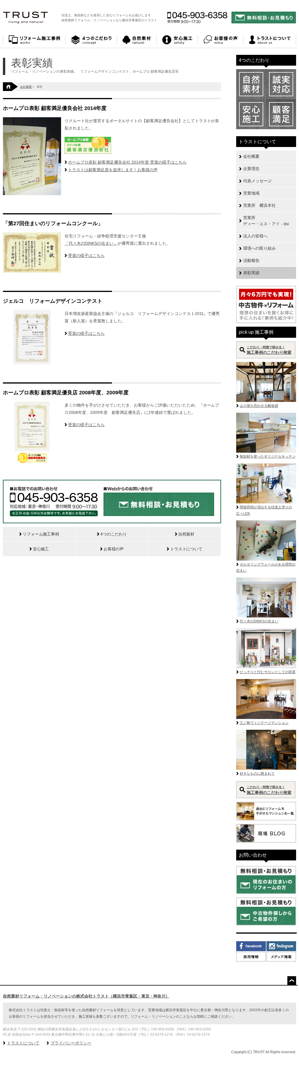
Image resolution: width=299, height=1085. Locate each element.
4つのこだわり (91, 39)
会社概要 (26, 86)
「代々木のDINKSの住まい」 (91, 243)
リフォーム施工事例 (34, 39)
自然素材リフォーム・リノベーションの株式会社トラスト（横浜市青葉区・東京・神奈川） (86, 996)
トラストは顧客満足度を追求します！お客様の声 (113, 169)
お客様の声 (220, 39)
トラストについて (269, 39)
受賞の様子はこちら (86, 255)
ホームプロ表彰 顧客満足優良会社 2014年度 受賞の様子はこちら (127, 162)
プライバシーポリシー (71, 1043)
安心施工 (177, 39)
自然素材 (137, 39)
